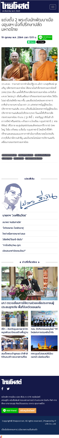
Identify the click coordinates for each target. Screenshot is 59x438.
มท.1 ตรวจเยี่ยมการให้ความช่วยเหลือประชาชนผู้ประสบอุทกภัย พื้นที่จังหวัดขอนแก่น (27, 305)
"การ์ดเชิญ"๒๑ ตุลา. (12, 245)
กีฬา (51, 400)
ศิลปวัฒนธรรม (22, 403)
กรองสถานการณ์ (27, 400)
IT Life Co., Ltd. (50, 422)
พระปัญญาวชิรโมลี (26, 155)
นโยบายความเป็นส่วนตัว (28, 429)
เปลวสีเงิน (29, 178)
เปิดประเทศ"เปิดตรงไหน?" (14, 250)
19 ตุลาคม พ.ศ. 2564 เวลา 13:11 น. (19, 37)
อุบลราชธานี (18, 158)
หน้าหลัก (4, 396)
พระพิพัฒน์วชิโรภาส (42, 155)
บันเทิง (46, 400)
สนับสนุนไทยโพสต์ (27, 410)
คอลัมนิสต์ (36, 396)
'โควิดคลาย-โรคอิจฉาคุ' (13, 228)
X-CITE (28, 396)
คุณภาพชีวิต (40, 403)
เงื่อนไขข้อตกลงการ (9, 429)
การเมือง (12, 396)
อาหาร (31, 403)
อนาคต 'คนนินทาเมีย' (12, 222)
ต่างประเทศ (38, 400)
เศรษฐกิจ (5, 400)
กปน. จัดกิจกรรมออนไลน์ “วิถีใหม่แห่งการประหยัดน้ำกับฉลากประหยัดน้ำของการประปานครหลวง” (44, 330)
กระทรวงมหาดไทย (9, 155)
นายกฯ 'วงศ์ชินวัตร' (14, 215)
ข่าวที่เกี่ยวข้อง (29, 262)
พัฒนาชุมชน (7, 158)
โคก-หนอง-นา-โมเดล (34, 158)
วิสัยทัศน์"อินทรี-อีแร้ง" (13, 239)
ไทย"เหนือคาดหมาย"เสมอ (14, 233)
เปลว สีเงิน (20, 396)
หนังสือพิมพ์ (14, 400)
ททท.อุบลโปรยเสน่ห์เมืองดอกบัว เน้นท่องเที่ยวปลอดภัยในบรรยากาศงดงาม (44, 355)
